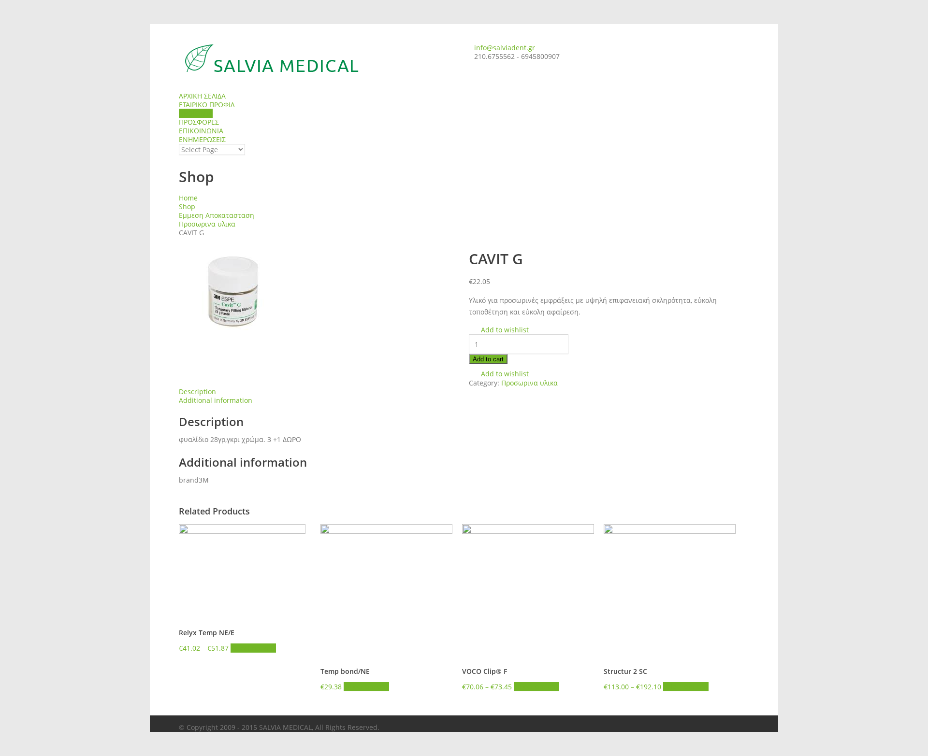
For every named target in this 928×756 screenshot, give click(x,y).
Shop (187, 206)
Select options (253, 648)
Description (197, 391)
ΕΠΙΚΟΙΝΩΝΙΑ (201, 130)
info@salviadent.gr (504, 47)
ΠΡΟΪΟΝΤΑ (196, 113)
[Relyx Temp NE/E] (245, 570)
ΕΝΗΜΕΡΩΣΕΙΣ (202, 139)
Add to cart (488, 359)
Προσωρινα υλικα (207, 223)
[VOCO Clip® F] (528, 590)
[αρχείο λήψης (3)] (319, 291)
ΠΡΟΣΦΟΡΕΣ (199, 122)
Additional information (215, 400)
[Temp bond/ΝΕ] (386, 590)
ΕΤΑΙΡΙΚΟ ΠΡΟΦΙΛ (206, 104)
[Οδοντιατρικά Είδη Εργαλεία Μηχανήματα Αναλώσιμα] (319, 58)
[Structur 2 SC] (670, 590)
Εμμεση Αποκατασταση (216, 215)
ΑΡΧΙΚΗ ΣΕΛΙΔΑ (202, 95)
